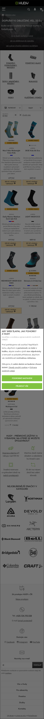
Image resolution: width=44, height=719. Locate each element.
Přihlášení (35, 9)
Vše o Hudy (22, 684)
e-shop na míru (21, 716)
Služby (22, 702)
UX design (10, 716)
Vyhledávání (29, 9)
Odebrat (15, 115)
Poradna (22, 696)
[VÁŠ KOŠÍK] (41, 9)
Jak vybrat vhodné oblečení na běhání (22, 45)
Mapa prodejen (22, 599)
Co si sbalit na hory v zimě (22, 36)
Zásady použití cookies (18, 367)
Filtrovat (12, 108)
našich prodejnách (11, 475)
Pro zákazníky (22, 690)
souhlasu (8, 673)
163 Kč (7, 425)
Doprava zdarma (9, 453)
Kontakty (22, 708)
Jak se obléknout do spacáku (22, 40)
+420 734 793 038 (24, 615)
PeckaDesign (32, 716)
